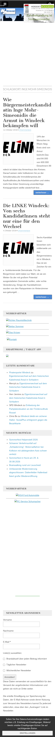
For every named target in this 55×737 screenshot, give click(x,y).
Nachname (8, 630)
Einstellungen (27, 733)
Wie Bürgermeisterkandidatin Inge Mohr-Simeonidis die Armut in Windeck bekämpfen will (27, 112)
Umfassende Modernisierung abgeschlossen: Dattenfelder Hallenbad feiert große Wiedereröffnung (28, 472)
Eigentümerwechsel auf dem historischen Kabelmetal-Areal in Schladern (28, 387)
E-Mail (7, 642)
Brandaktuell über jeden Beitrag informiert (26, 658)
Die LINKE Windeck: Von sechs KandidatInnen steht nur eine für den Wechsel (26, 216)
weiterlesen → (42, 192)
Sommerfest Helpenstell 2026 (23, 439)
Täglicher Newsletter (16, 664)
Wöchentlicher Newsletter (18, 670)
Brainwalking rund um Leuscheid (25, 465)
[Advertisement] (27, 55)
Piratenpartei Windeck (19, 372)
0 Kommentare (25, 130)
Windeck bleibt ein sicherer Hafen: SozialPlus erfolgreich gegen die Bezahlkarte (28, 420)
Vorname (7, 620)
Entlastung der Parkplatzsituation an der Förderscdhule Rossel (28, 409)
